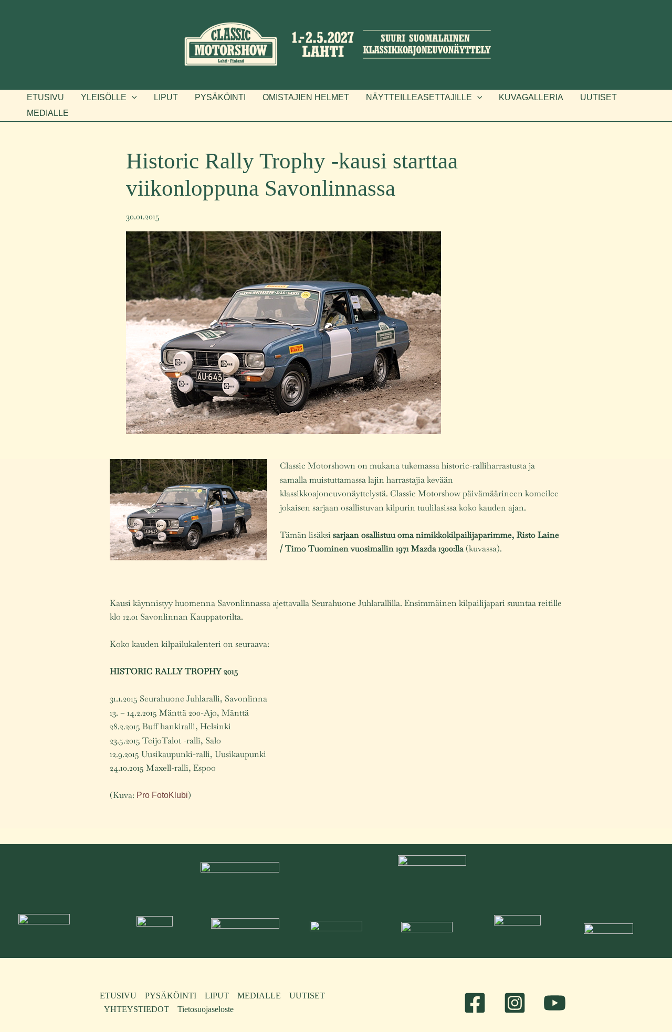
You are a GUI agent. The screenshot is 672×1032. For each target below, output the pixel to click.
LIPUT (217, 995)
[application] (132, 97)
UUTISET (307, 995)
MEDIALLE (259, 995)
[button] (108, 97)
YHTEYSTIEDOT (136, 1009)
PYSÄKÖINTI (170, 995)
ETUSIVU (118, 995)
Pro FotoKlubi (162, 795)
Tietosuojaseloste (205, 1009)
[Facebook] (474, 1002)
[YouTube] (554, 1002)
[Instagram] (514, 1002)
